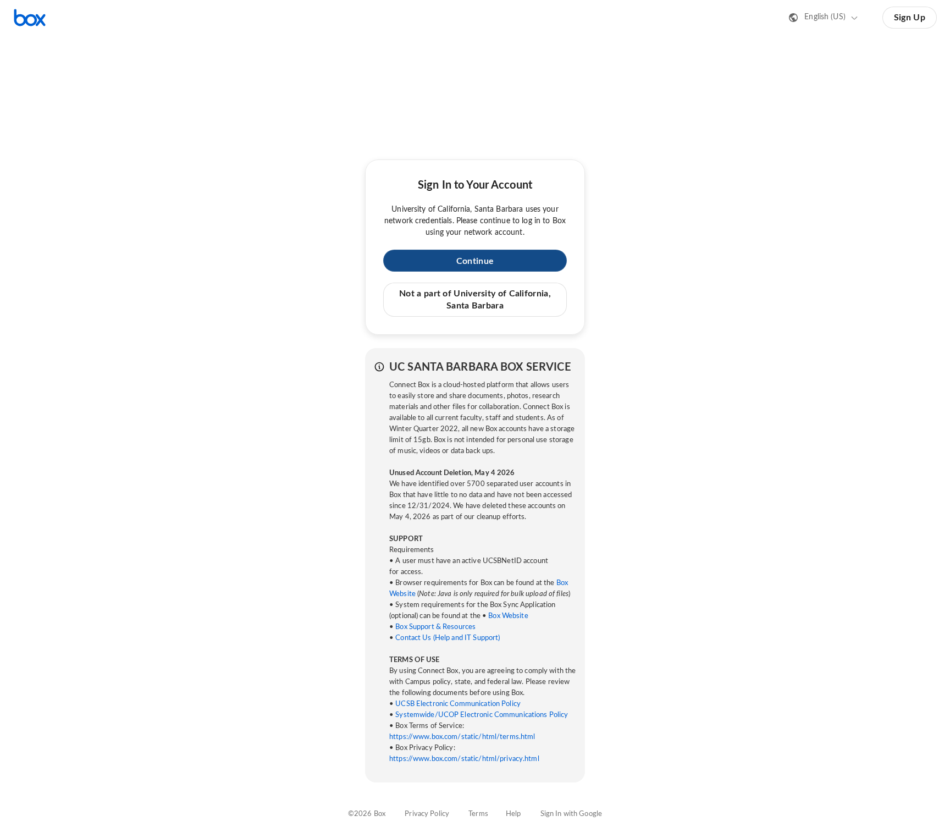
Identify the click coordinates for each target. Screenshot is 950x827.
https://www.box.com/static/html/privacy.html (464, 759)
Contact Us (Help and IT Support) (447, 638)
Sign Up (909, 17)
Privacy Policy (427, 814)
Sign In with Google (571, 814)
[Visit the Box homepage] (29, 17)
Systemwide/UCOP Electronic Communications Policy (481, 715)
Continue (475, 261)
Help (513, 814)
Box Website (508, 616)
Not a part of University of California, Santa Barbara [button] (475, 299)
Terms (478, 814)
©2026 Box (366, 814)
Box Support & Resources (435, 627)
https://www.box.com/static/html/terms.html (462, 737)
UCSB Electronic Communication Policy (458, 704)
